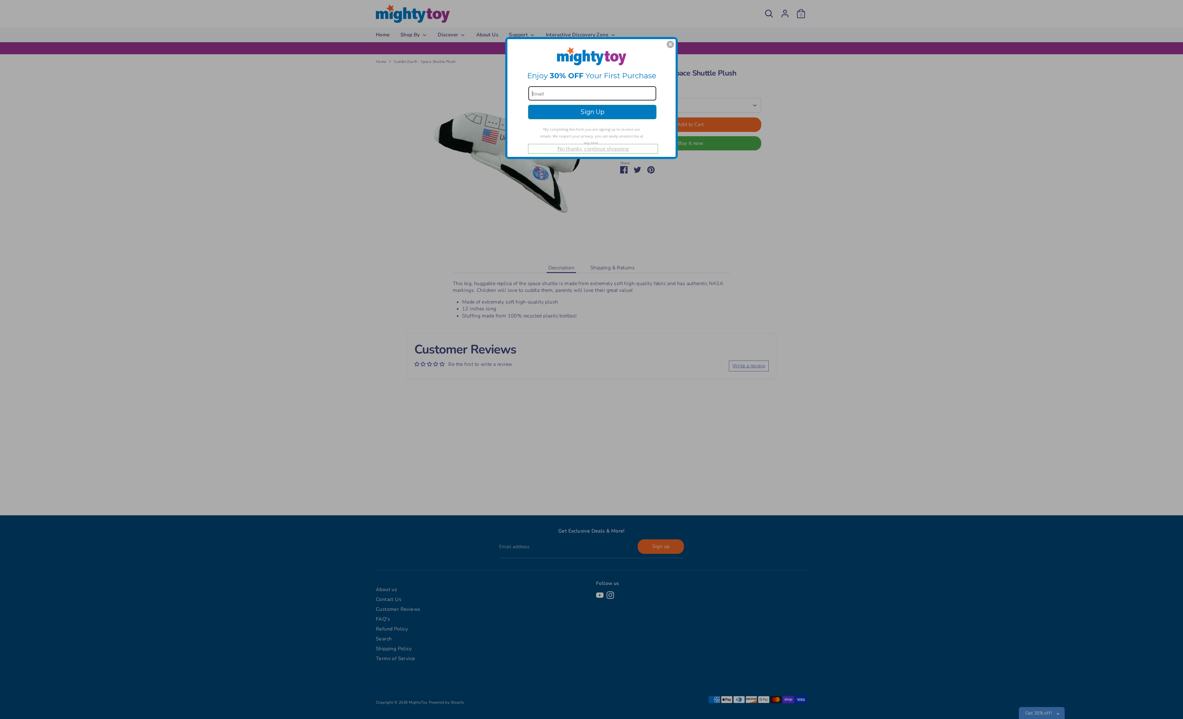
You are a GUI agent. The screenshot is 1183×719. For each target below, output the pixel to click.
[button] (670, 44)
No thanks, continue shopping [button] (593, 148)
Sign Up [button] (592, 112)
